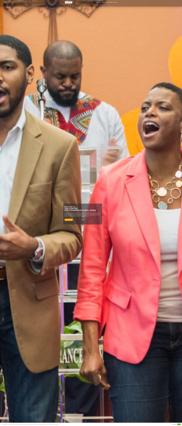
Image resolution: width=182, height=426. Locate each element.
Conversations (105, 2)
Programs (111, 2)
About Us (115, 2)
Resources (99, 2)
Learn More (69, 219)
